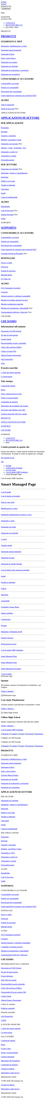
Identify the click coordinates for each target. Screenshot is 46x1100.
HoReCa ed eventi (8, 181)
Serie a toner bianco (8, 58)
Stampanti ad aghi (7, 558)
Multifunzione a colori (9, 508)
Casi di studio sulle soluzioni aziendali (15, 570)
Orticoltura (5, 189)
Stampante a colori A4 (9, 152)
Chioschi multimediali (9, 197)
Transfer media (6, 545)
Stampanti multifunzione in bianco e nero (16, 515)
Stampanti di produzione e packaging (15, 70)
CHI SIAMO (9, 321)
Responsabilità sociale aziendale (13, 984)
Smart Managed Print (9, 656)
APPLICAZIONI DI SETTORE (20, 117)
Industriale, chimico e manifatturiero (14, 173)
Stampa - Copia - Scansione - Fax (13, 148)
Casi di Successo (7, 211)
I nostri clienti (6, 339)
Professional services (8, 644)
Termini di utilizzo (8, 1069)
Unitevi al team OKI (8, 351)
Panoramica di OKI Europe (11, 331)
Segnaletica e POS (8, 853)
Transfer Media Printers (9, 775)
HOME (8, 466)
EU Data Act (6, 279)
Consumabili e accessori (10, 83)
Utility (3, 219)
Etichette (4, 132)
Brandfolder (5, 206)
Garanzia (4, 292)
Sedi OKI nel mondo (9, 980)
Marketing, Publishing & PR (11, 632)
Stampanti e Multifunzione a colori (14, 46)
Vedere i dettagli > (8, 691)
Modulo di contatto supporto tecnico (14, 300)
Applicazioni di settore (14, 468)
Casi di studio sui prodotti (10, 496)
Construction (5, 619)
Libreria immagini (7, 1057)
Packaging (5, 128)
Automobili (5, 601)
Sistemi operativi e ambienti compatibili (15, 296)
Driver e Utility (6, 263)
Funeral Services (7, 638)
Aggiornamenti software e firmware (14, 312)
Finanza (4, 626)
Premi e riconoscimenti (9, 398)
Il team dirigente (7, 976)
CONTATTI (10, 23)
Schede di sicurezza (8, 271)
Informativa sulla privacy (10, 1073)
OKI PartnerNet (7, 359)
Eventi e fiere (6, 1049)
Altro (3, 363)
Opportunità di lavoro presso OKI (13, 992)
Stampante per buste (8, 527)
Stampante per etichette (9, 169)
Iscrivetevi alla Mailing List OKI (13, 410)
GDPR (3, 1020)
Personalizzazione (7, 160)
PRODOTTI (8, 36)
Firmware (4, 267)
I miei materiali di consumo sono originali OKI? (18, 96)
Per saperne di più (7, 458)
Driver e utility (6, 915)
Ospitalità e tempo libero (10, 607)
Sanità (3, 193)
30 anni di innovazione (9, 335)
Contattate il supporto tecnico (12, 947)
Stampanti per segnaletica (10, 74)
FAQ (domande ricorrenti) (10, 288)
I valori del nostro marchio (11, 373)
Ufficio (3, 589)
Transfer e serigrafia (8, 136)
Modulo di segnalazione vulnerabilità (14, 308)
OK (2, 462)
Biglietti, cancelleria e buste (11, 140)
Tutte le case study (8, 502)
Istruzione (4, 177)
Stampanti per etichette (9, 66)
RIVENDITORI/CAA (14, 25)
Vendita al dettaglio (8, 185)
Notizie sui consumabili (9, 88)
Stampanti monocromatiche (11, 50)
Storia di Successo (8, 109)
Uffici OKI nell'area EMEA (11, 347)
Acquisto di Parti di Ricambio (12, 254)
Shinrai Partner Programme (11, 355)
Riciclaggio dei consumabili (11, 92)
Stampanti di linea (7, 54)
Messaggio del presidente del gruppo (14, 406)
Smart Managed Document (11, 669)
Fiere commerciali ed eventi (11, 394)
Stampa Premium (7, 215)
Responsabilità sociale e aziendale (13, 343)
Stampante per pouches (9, 144)
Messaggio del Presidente (10, 1061)
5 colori (4, 539)
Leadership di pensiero (9, 402)
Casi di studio (11, 470)
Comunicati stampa (8, 386)
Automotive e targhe (8, 156)
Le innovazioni (6, 377)
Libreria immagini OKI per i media (14, 414)
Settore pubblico (7, 613)
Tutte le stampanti (7, 105)
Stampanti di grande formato (11, 564)
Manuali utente (6, 275)
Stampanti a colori (7, 521)
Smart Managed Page (9, 663)
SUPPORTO (8, 227)
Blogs (3, 390)
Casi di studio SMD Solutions (17, 472)
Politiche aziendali (8, 1008)
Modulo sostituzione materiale (12, 304)
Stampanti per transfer (9, 62)
